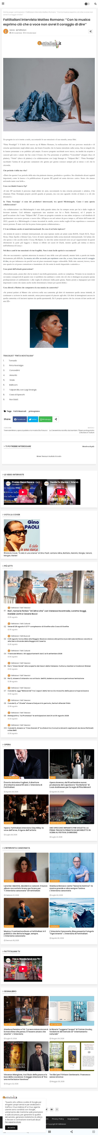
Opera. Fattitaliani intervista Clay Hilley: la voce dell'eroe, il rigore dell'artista (24, 829)
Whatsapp (46, 419)
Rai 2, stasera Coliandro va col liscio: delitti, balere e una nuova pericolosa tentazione (46, 678)
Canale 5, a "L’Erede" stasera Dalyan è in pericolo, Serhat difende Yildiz (39, 703)
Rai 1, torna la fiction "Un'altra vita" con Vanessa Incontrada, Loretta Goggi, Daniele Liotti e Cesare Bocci (47, 612)
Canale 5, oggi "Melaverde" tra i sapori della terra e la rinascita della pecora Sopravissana (48, 691)
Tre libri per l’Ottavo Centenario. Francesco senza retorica (70, 1075)
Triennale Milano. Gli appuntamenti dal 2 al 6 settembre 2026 (35, 654)
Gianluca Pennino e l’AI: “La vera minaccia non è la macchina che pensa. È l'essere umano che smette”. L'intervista (26, 1031)
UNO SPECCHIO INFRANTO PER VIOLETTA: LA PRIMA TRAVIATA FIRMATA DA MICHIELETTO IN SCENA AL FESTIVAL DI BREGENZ (70, 830)
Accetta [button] (11, 1127)
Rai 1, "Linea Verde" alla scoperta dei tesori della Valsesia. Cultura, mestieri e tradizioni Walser (49, 666)
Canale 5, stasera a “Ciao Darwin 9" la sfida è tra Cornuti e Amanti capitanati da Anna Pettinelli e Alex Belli (50, 729)
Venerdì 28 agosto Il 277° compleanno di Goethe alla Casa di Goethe (38, 626)
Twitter (34, 419)
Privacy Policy (58, 1119)
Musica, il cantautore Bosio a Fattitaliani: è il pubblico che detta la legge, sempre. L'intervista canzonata (25, 933)
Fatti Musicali (19, 411)
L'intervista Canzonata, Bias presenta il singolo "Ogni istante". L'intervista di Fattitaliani (72, 932)
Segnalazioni (73, 1119)
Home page (8, 12)
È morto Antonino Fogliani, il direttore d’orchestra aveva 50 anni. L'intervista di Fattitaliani (23, 784)
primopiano (19, 12)
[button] (95, 3)
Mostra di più (88, 446)
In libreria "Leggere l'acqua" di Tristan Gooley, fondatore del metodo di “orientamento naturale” (71, 1031)
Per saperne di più (13, 1122)
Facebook (21, 419)
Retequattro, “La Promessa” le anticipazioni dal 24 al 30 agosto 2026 (38, 716)
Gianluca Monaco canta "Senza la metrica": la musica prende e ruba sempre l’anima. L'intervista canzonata (71, 888)
